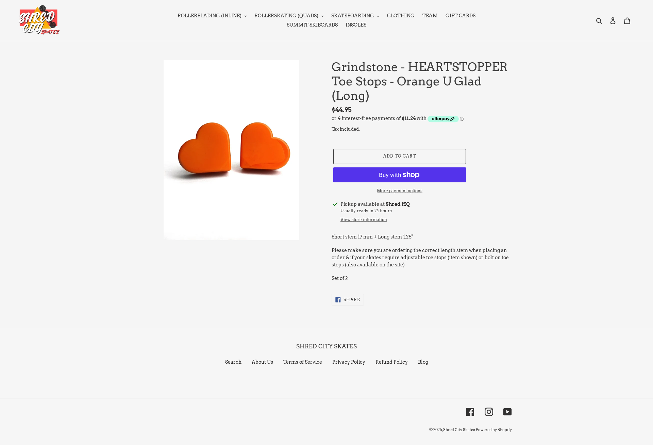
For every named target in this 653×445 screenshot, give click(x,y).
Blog (423, 362)
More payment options (399, 190)
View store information (363, 219)
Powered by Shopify (494, 429)
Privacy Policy (348, 362)
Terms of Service (302, 362)
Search (233, 362)
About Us (262, 362)
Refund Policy (391, 362)
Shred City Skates (459, 429)
